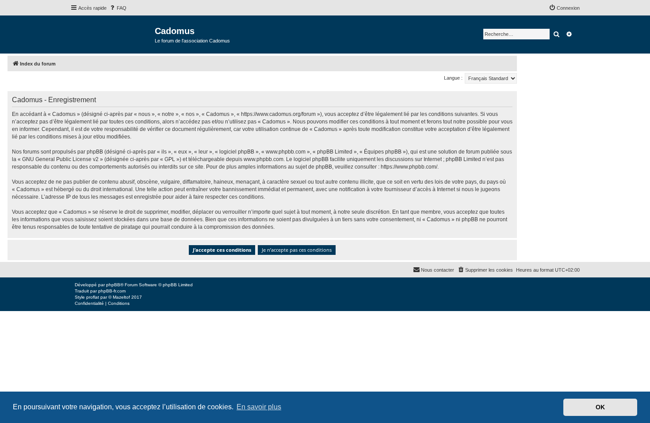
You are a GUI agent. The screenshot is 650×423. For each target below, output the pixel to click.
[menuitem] (117, 8)
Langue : (453, 78)
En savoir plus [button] (259, 407)
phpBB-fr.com (112, 290)
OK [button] (600, 407)
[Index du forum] (112, 34)
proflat (92, 297)
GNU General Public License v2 (60, 159)
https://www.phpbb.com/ (409, 167)
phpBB (113, 284)
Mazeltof (121, 297)
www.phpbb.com (263, 159)
